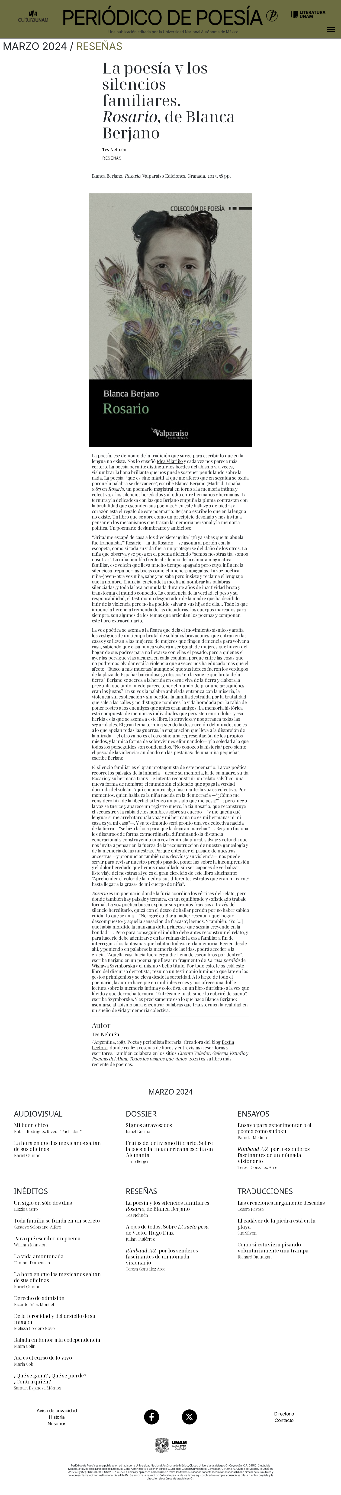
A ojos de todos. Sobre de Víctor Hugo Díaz (167, 1229)
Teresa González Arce (257, 1167)
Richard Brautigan (255, 1257)
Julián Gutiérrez (140, 1239)
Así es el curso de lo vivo (43, 1357)
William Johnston (30, 1245)
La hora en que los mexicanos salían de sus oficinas (57, 1145)
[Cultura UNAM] (33, 14)
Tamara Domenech (32, 1262)
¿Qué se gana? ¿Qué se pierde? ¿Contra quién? (50, 1378)
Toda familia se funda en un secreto (57, 1220)
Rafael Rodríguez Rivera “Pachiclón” (47, 1131)
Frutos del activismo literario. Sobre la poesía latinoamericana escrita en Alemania (169, 1148)
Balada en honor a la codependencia (57, 1339)
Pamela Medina (252, 1137)
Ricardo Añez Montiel (34, 1304)
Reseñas (99, 46)
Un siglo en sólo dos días (43, 1202)
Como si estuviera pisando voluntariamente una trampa (273, 1247)
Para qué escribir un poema (47, 1238)
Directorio (284, 1414)
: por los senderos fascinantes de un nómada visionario (274, 1154)
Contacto (284, 1420)
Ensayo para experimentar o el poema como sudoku (275, 1127)
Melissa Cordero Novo (34, 1328)
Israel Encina (138, 1131)
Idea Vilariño (170, 461)
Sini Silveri (247, 1233)
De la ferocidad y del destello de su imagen (55, 1318)
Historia (57, 1417)
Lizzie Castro (26, 1209)
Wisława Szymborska (113, 965)
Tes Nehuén (114, 150)
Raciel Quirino (27, 1155)
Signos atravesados (149, 1124)
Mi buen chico (31, 1124)
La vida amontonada (39, 1256)
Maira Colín (24, 1346)
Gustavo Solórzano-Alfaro (37, 1227)
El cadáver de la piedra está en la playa (276, 1223)
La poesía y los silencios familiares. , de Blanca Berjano (168, 1205)
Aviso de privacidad (57, 1410)
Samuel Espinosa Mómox (37, 1388)
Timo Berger (137, 1161)
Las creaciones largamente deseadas (281, 1202)
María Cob (23, 1364)
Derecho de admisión (39, 1297)
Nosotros (57, 1423)
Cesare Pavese (251, 1209)
